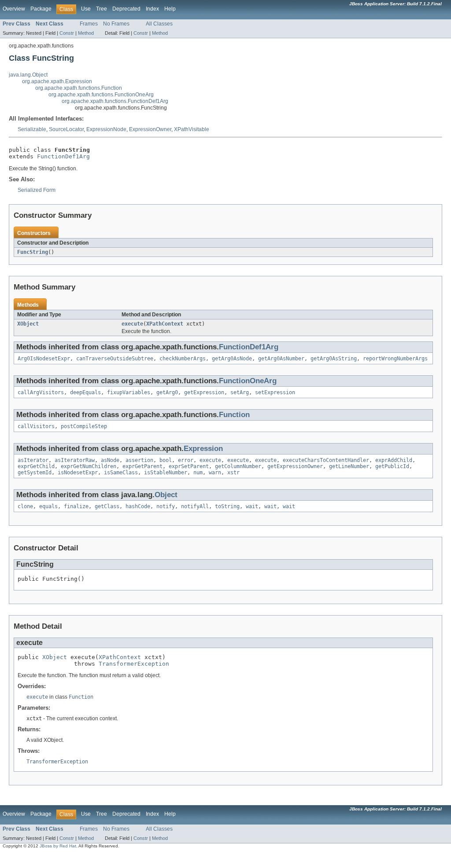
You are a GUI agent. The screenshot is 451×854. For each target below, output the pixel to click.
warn (215, 472)
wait (252, 506)
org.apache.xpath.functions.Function (78, 88)
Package (41, 9)
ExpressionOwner (150, 129)
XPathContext (164, 324)
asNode (110, 460)
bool (165, 460)
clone (25, 506)
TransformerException (134, 663)
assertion (139, 460)
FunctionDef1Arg (63, 156)
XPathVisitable (191, 129)
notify (165, 506)
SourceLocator (66, 129)
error (185, 460)
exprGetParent (142, 466)
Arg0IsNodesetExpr (44, 359)
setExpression (275, 392)
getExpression (204, 392)
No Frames (116, 24)
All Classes (159, 24)
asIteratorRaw (75, 460)
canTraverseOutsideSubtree (114, 359)
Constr (66, 33)
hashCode (138, 506)
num (198, 472)
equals (48, 506)
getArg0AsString (334, 359)
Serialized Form (36, 190)
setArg (239, 392)
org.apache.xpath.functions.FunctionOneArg (101, 95)
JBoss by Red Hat (58, 845)
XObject (28, 324)
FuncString (32, 252)
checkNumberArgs (182, 359)
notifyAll (195, 506)
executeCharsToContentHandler (326, 460)
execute (132, 324)
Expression (203, 448)
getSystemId (35, 472)
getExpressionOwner (295, 466)
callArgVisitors (41, 392)
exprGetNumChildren (88, 466)
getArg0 (167, 392)
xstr (233, 472)
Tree (101, 9)
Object (166, 495)
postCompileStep (84, 426)
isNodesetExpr (78, 472)
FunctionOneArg (248, 381)
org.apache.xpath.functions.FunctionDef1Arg (115, 101)
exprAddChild (393, 460)
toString (227, 506)
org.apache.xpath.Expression (57, 81)
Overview (14, 9)
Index (152, 9)
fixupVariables (128, 392)
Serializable (32, 129)
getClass (107, 506)
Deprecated (126, 9)
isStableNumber (165, 472)
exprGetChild (36, 466)
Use (86, 9)
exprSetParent (189, 466)
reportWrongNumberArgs (395, 359)
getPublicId (392, 466)
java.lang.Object (28, 75)
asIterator (33, 460)
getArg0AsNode (232, 359)
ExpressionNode (106, 129)
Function (234, 415)
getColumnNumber (238, 466)
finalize (76, 506)
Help (170, 9)
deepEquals (85, 392)
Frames (89, 24)
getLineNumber (349, 466)
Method (86, 33)
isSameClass (121, 472)
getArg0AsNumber (281, 359)
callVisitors (36, 426)
